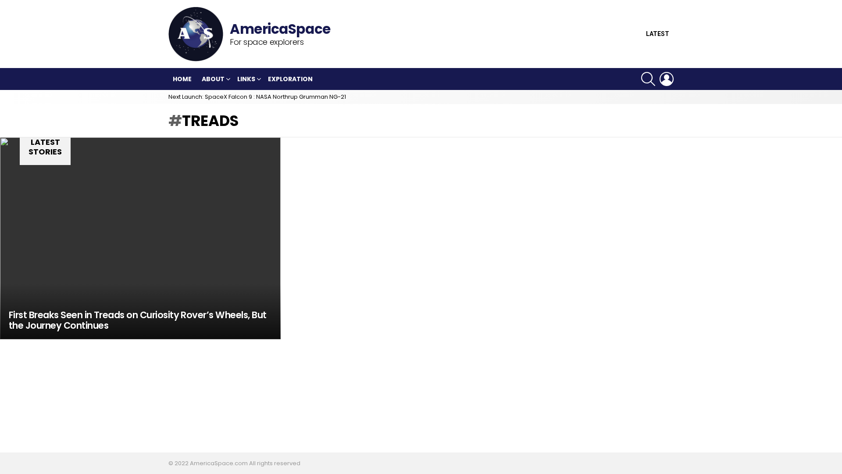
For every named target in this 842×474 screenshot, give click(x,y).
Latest (657, 34)
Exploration (290, 79)
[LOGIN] (667, 79)
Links (246, 79)
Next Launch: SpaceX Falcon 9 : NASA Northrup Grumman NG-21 (257, 97)
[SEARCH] (648, 79)
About (213, 79)
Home (182, 79)
